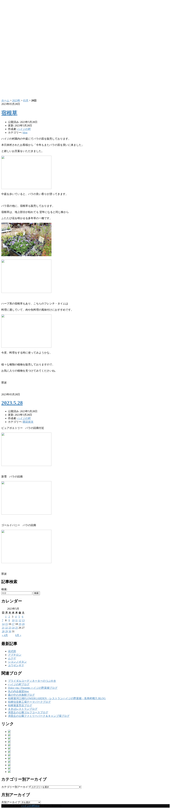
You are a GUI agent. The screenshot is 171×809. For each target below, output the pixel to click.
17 (13, 624)
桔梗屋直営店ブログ (20, 705)
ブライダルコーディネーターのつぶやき (32, 680)
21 (3, 627)
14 (3, 624)
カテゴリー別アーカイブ (16, 786)
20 (23, 624)
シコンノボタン (17, 661)
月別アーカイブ (10, 802)
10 (13, 620)
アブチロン (14, 654)
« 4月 (5, 635)
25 (16, 627)
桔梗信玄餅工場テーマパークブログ (29, 701)
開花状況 (28, 421)
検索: (4, 589)
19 (20, 624)
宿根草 (9, 113)
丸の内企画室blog (18, 691)
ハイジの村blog (30, 805)
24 (13, 627)
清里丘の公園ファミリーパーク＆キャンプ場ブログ (38, 715)
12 (20, 620)
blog (25, 132)
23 (10, 627)
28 (3, 631)
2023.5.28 (12, 403)
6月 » (18, 635)
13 (23, 620)
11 (16, 620)
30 (10, 631)
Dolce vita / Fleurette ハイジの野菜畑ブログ (32, 687)
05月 (25, 100)
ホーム (5, 100)
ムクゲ (12, 658)
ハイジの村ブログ (18, 684)
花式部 (12, 651)
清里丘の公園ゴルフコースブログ (28, 712)
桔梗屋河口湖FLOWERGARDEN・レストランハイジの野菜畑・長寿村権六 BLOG (57, 698)
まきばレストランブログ (22, 708)
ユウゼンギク (16, 665)
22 (6, 627)
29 (6, 631)
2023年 (16, 100)
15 (6, 624)
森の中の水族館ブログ (21, 694)
